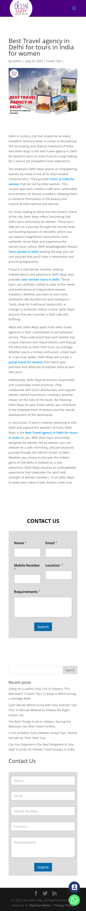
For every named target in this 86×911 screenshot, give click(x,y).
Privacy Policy (64, 905)
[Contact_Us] (74, 887)
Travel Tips (53, 61)
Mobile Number (27, 567)
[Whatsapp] (74, 900)
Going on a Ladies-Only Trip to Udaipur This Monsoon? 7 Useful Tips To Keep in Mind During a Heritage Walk (42, 694)
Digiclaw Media (40, 905)
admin (17, 61)
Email (51, 543)
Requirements (27, 592)
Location (54, 565)
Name (20, 543)
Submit (43, 626)
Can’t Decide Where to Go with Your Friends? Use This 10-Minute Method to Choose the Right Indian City (43, 710)
